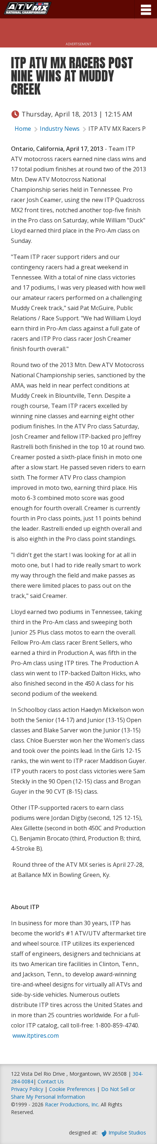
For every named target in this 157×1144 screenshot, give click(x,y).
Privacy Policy (27, 1089)
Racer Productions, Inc (71, 1104)
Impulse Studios (127, 1132)
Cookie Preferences (73, 1089)
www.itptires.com (35, 1035)
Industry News (60, 129)
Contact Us (51, 1081)
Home (23, 129)
